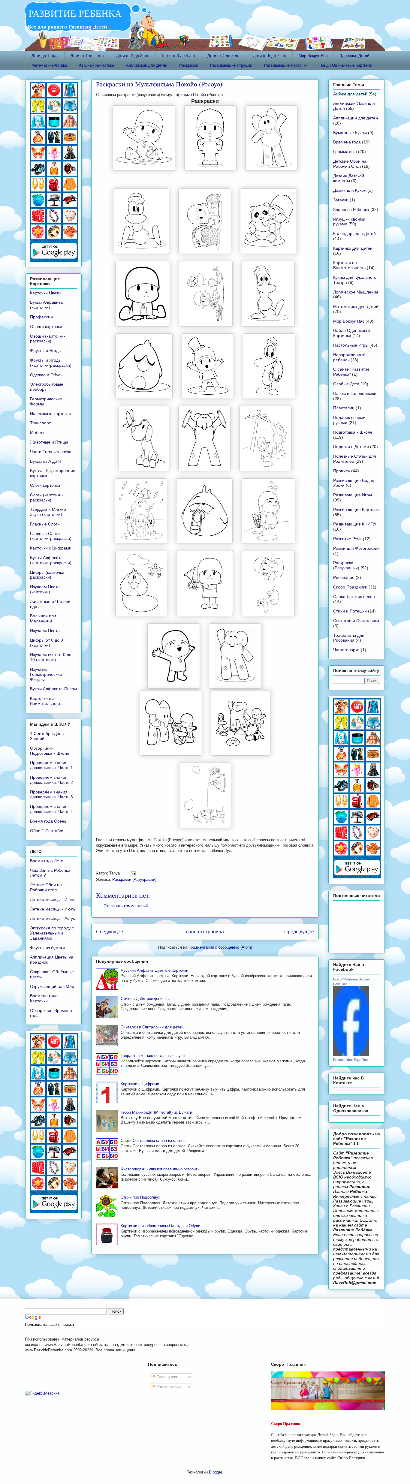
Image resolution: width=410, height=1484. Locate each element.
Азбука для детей (350, 94)
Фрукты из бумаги (47, 947)
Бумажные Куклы (350, 132)
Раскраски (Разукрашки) (134, 879)
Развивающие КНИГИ (354, 524)
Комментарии (168, 1387)
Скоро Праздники (350, 587)
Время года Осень (48, 821)
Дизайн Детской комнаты (348, 178)
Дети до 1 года (45, 55)
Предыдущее (299, 931)
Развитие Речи (347, 538)
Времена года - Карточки (45, 998)
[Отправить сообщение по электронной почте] (132, 873)
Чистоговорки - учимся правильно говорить (160, 1169)
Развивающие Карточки (285, 65)
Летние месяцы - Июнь (52, 899)
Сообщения (166, 1377)
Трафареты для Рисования (348, 638)
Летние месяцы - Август (53, 918)
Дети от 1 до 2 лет (87, 55)
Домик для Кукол (349, 190)
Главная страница (203, 931)
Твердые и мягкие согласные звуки (153, 1055)
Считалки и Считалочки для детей (152, 1027)
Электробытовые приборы (46, 387)
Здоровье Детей (354, 55)
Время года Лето (46, 860)
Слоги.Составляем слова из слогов (153, 1140)
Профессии (41, 317)
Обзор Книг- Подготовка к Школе (49, 751)
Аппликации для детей (355, 118)
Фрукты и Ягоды (46, 350)
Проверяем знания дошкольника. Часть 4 (51, 809)
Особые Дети (346, 383)
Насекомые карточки (50, 413)
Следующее (109, 931)
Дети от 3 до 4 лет (178, 55)
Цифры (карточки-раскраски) (48, 575)
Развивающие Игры (352, 494)
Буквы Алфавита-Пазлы (53, 688)
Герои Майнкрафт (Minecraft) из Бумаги (156, 1112)
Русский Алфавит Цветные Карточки (154, 970)
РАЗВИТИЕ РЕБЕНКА (73, 13)
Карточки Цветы (45, 292)
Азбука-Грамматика (96, 65)
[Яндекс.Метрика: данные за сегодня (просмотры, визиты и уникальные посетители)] (42, 1393)
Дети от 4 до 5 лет (224, 55)
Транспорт (40, 422)
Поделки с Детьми (351, 446)
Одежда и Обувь (46, 374)
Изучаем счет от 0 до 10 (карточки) (50, 657)
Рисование (343, 577)
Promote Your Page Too (350, 1059)
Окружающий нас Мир (52, 986)
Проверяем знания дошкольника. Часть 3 (51, 794)
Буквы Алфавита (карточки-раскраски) (50, 560)
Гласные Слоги (45, 524)
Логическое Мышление (355, 292)
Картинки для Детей (352, 248)
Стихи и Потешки (350, 611)
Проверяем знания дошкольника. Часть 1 (51, 765)
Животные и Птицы (49, 442)
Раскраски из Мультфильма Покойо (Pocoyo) (159, 84)
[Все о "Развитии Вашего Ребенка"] (351, 1054)
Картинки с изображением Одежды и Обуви (160, 1226)
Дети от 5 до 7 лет (270, 55)
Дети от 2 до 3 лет (133, 55)
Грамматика (345, 151)
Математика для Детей (355, 306)
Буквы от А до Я (45, 461)
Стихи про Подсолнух (140, 1197)
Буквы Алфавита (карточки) (46, 305)
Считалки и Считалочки (356, 620)
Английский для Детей (146, 65)
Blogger (215, 1472)
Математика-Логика (49, 65)
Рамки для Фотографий (356, 548)
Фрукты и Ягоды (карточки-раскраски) (50, 363)
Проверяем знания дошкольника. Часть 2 (51, 780)
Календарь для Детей (354, 233)
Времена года (347, 142)
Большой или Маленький (43, 618)
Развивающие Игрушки (231, 65)
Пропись (341, 470)
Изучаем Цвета (45, 630)
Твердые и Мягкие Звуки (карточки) (48, 512)
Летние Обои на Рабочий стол (46, 887)
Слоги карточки (45, 485)
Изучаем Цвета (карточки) (45, 589)
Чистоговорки (346, 649)
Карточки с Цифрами (140, 1084)
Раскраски (188, 65)
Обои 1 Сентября (47, 830)
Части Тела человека (50, 451)
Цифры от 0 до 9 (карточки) (46, 643)
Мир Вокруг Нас (313, 55)
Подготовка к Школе (352, 432)
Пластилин (343, 407)
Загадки (340, 199)
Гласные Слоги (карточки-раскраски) (50, 536)
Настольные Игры (350, 345)
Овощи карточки (46, 326)
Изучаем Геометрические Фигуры (46, 674)
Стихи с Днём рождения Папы (148, 998)
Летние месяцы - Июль (52, 909)
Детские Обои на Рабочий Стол (349, 164)
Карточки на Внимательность (46, 701)
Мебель (37, 432)
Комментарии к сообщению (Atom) (221, 947)
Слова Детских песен (354, 596)
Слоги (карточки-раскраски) (46, 497)
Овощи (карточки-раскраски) (47, 339)
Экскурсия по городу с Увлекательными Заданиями (52, 933)
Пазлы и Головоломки (354, 393)
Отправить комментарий (126, 906)
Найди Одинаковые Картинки (345, 65)
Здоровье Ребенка (351, 209)
